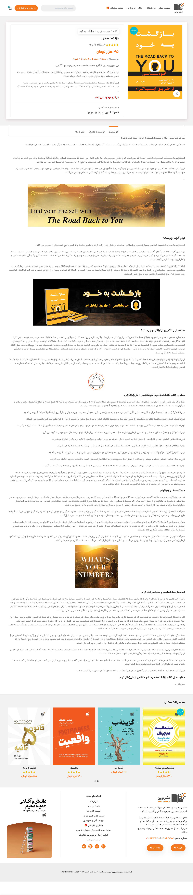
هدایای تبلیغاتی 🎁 (93, 825)
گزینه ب (119, 768)
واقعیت (74, 768)
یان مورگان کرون (81, 59)
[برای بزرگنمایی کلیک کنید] (176, 93)
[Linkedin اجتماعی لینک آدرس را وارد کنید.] (92, 113)
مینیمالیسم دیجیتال (163, 768)
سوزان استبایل (98, 59)
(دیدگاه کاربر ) (97, 45)
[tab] (113, 130)
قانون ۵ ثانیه (29, 768)
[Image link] (29, 826)
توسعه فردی (103, 31)
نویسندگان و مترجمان (93, 820)
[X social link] (99, 113)
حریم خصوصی (94, 840)
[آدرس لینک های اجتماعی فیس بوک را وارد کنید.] (102, 113)
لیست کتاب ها (93, 811)
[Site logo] (179, 8)
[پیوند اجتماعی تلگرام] (89, 113)
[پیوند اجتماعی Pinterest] (96, 113)
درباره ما (94, 801)
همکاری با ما (94, 806)
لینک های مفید (93, 796)
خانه (115, 31)
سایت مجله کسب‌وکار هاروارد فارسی (93, 830)
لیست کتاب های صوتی (94, 816)
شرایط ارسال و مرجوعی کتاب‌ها (93, 835)
